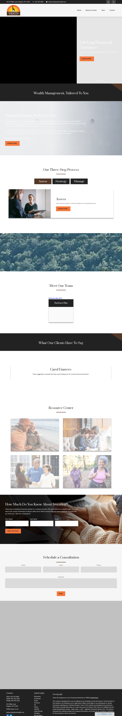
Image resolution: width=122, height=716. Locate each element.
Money (36, 707)
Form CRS (59, 694)
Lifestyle (36, 709)
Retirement (37, 696)
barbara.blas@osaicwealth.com (57, 2)
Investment (37, 698)
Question (61, 577)
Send (61, 593)
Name (23, 565)
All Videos (37, 713)
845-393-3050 (15, 698)
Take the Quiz (12, 531)
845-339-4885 (39, 2)
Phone (99, 565)
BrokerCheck (94, 698)
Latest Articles (38, 711)
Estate (36, 700)
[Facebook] (113, 2)
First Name (9, 519)
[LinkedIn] (108, 2)
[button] (79, 10)
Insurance (37, 703)
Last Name (33, 519)
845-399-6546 (15, 700)
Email (57, 519)
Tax (35, 705)
